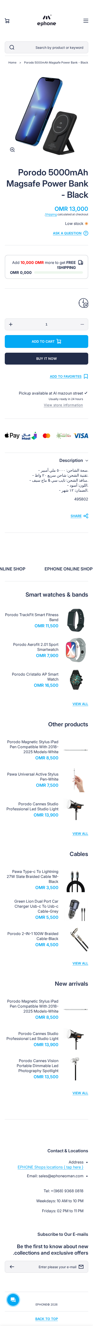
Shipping (51, 214)
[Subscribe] (11, 1267)
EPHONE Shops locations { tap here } (50, 1167)
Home (12, 62)
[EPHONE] (46, 20)
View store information (63, 405)
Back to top (46, 1319)
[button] (46, 460)
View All (80, 704)
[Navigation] (85, 20)
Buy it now (46, 358)
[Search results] (11, 47)
